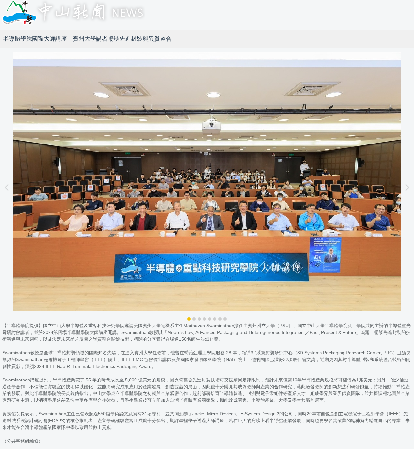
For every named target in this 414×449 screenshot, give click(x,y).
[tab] (188, 319)
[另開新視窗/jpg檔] (207, 181)
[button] (8, 187)
